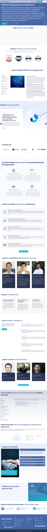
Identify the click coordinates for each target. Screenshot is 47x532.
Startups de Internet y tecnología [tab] (4, 407)
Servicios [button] (20, 1)
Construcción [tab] (2, 400)
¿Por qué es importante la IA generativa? (26, 457)
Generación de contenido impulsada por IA (15, 210)
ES (43, 1)
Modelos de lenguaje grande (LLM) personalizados (16, 219)
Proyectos (29, 1)
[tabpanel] (30, 402)
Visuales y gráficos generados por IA (14, 226)
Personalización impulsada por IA (13, 235)
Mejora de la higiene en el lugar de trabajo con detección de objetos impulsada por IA (10, 117)
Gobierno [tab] (1, 404)
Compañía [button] (15, 1)
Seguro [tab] (1, 398)
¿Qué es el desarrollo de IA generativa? (26, 449)
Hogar (12, 1)
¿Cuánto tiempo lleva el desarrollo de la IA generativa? (28, 462)
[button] (3, 58)
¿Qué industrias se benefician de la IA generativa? (27, 459)
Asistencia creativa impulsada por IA (14, 243)
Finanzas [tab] (1, 402)
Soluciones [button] (24, 1)
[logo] (5, 1)
